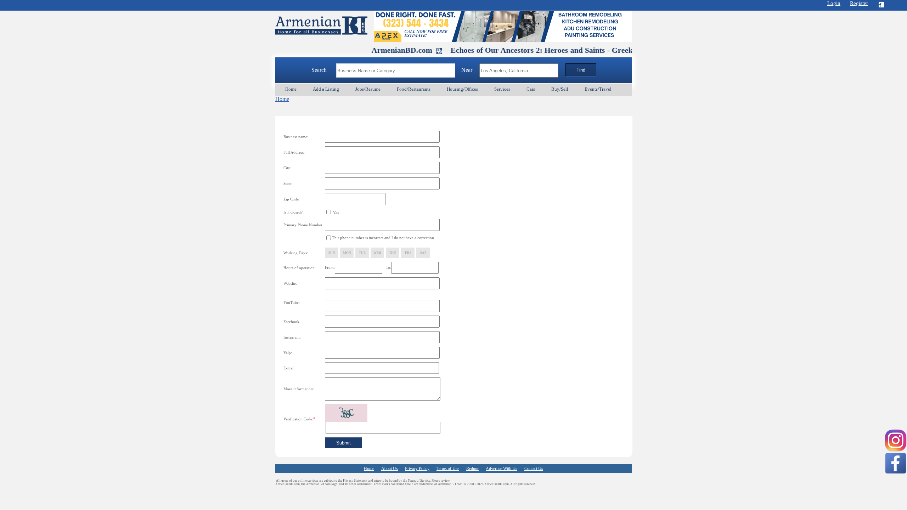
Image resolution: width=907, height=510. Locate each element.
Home (282, 99)
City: (287, 168)
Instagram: (292, 337)
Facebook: (291, 321)
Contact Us (533, 468)
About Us (389, 468)
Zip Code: (291, 199)
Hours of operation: (299, 268)
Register (859, 3)
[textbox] (395, 70)
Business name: (295, 137)
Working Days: (295, 253)
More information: (298, 389)
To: (388, 267)
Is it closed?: (293, 212)
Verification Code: (299, 419)
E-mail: (289, 368)
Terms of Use (447, 468)
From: (330, 267)
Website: (290, 283)
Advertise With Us (501, 468)
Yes (335, 213)
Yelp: (287, 353)
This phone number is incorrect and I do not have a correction (383, 238)
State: (287, 183)
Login (833, 3)
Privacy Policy (417, 468)
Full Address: (294, 152)
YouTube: (291, 302)
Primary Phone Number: (303, 225)
